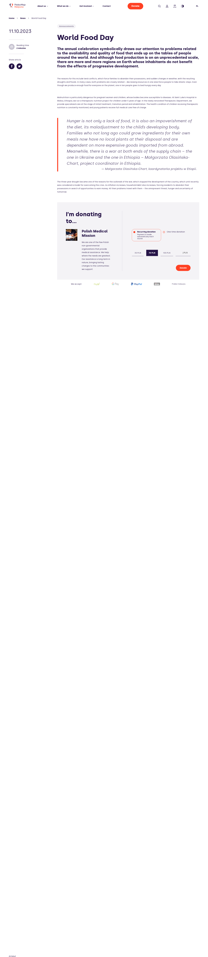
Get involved (85, 6)
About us (41, 6)
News (23, 18)
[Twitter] (19, 66)
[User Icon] (167, 5)
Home (11, 18)
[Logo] (18, 7)
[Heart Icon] (174, 5)
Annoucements (66, 26)
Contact (107, 6)
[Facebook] (12, 66)
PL (197, 6)
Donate (135, 6)
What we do (62, 6)
